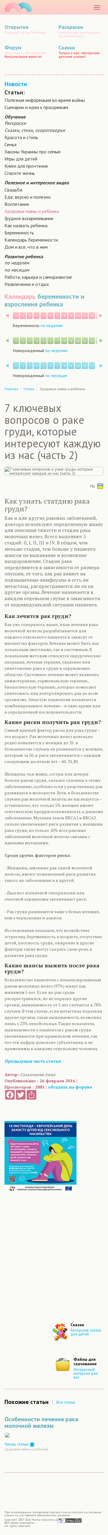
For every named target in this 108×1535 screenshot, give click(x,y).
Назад (7, 315)
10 (78, 316)
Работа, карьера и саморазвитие (38, 277)
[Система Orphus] (70, 1520)
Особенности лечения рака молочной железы (41, 1422)
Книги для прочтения (26, 166)
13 (98, 316)
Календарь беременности (31, 240)
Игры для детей (20, 159)
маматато (18, 7)
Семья (10, 144)
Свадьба (13, 190)
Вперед (101, 315)
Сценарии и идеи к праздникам (36, 107)
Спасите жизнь (19, 173)
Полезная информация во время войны (44, 100)
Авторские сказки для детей (85, 1332)
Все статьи (65, 1402)
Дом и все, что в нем (26, 247)
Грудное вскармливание (28, 218)
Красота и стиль (21, 137)
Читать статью (17, 1444)
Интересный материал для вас (86, 1373)
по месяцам (16, 270)
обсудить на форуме (70, 1087)
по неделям (16, 263)
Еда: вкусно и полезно (27, 197)
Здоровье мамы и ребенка (31, 211)
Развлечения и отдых (26, 284)
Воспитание (16, 204)
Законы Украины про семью (32, 152)
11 (84, 316)
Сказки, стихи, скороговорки (34, 130)
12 (91, 316)
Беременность (19, 233)
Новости (15, 84)
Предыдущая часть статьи (32, 1061)
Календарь (20, 296)
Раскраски (15, 123)
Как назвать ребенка (25, 225)
